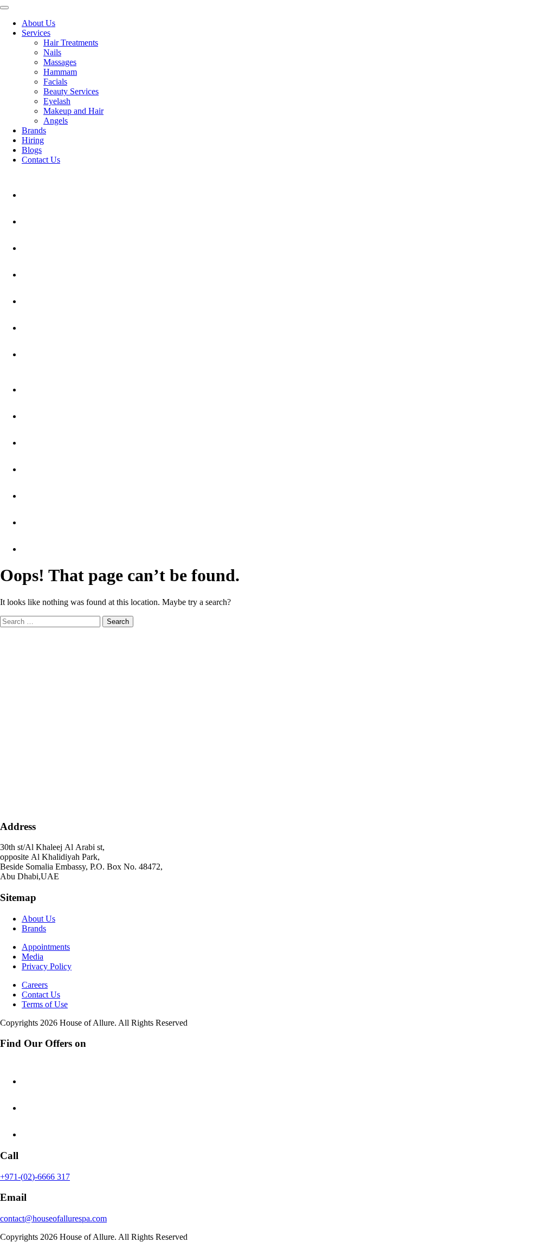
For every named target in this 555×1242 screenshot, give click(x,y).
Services (36, 32)
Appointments (46, 946)
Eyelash (56, 101)
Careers (35, 984)
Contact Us (41, 159)
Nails (52, 52)
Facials (55, 81)
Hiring (33, 140)
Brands (34, 130)
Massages (59, 62)
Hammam (60, 71)
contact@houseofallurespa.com (53, 1218)
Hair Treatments (70, 42)
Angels (55, 120)
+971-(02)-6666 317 (35, 1176)
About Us (38, 23)
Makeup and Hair (73, 110)
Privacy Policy (47, 966)
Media (32, 956)
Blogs (32, 150)
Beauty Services (71, 91)
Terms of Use (45, 1004)
